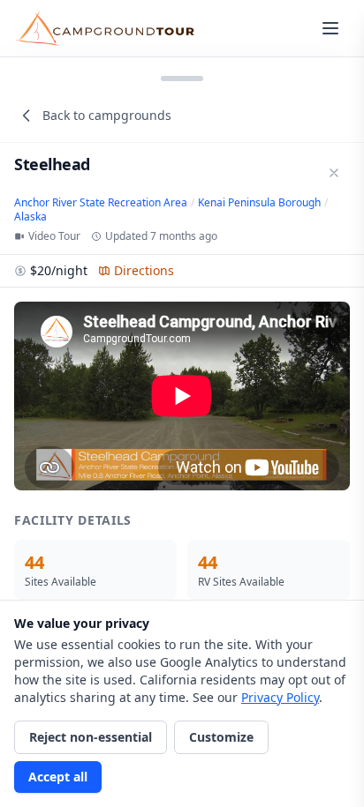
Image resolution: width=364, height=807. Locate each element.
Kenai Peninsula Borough (259, 203)
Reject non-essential (90, 737)
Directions (144, 270)
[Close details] (334, 172)
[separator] (182, 76)
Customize (221, 737)
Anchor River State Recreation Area (100, 203)
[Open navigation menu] (330, 28)
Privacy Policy (280, 697)
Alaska (30, 217)
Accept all (57, 776)
